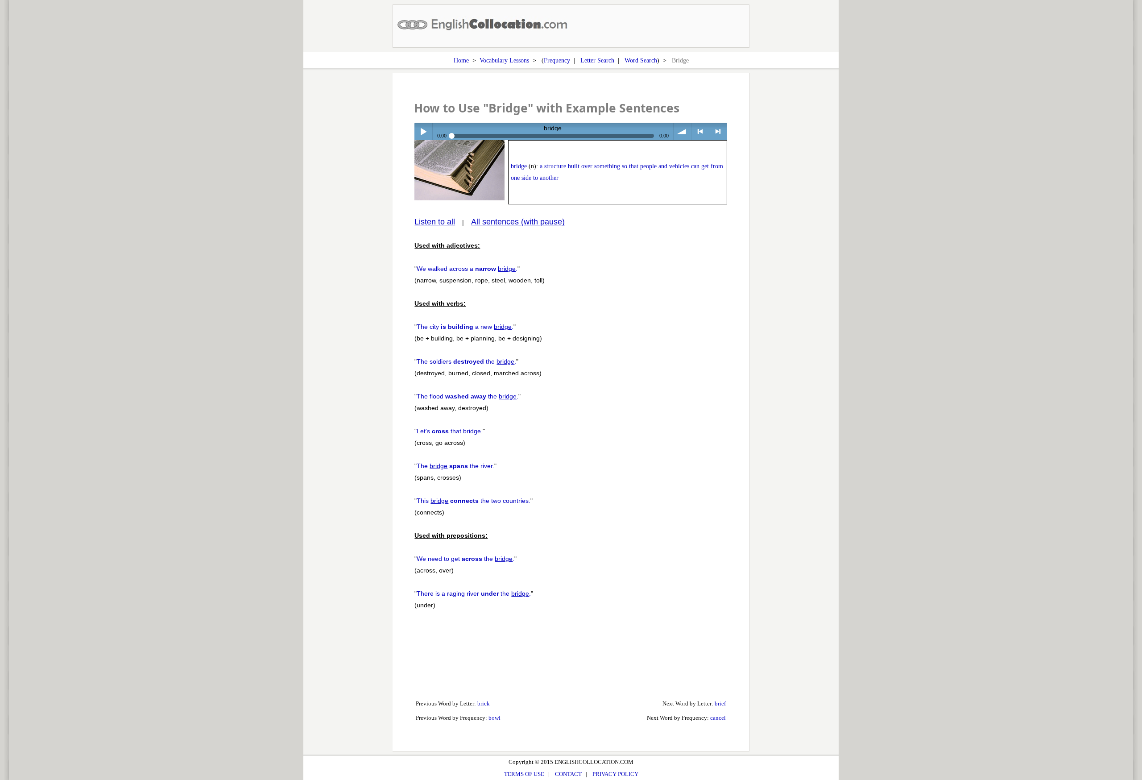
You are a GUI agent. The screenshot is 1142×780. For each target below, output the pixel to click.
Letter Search (597, 60)
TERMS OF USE (524, 774)
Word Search (641, 60)
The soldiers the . (466, 361)
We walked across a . (467, 268)
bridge (519, 166)
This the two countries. (473, 500)
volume (682, 131)
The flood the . (467, 396)
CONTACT (568, 774)
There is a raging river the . (474, 593)
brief (720, 703)
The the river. (455, 465)
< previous (700, 131)
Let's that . (450, 431)
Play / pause (423, 131)
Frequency (557, 60)
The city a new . (465, 326)
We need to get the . (465, 558)
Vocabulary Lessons (504, 60)
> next (718, 131)
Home (461, 60)
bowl (494, 717)
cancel (718, 717)
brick (483, 703)
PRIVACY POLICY (615, 774)
